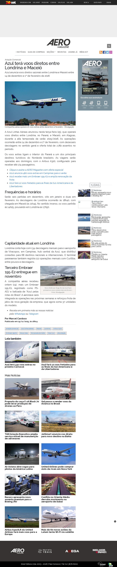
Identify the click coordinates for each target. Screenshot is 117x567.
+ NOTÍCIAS (21, 52)
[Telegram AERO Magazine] (107, 52)
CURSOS (53, 2)
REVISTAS (61, 52)
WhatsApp (19, 314)
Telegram (33, 314)
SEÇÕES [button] (50, 52)
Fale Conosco (54, 564)
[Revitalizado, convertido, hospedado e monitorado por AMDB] (111, 564)
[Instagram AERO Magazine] (110, 52)
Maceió (39, 328)
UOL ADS (70, 2)
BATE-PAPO (98, 2)
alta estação (61, 333)
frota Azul (51, 333)
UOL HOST (36, 2)
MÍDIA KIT (84, 52)
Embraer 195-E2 (11, 333)
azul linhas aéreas (27, 328)
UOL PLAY (61, 2)
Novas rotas (24, 333)
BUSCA (86, 2)
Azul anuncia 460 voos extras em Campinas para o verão (38, 173)
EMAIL (109, 2)
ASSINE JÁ (72, 52)
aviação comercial (12, 328)
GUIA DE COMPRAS (36, 52)
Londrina (47, 328)
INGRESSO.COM (25, 2)
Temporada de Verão (38, 333)
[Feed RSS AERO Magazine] (100, 52)
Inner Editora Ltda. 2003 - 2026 (34, 564)
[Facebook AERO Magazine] (104, 52)
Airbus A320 (57, 328)
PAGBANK (45, 2)
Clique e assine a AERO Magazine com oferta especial (36, 170)
